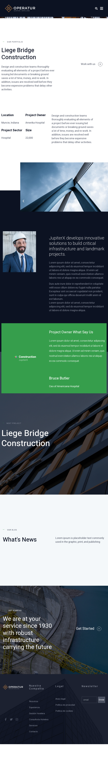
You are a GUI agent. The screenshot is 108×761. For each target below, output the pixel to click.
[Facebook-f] (5, 719)
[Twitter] (11, 719)
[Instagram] (17, 719)
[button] (23, 201)
